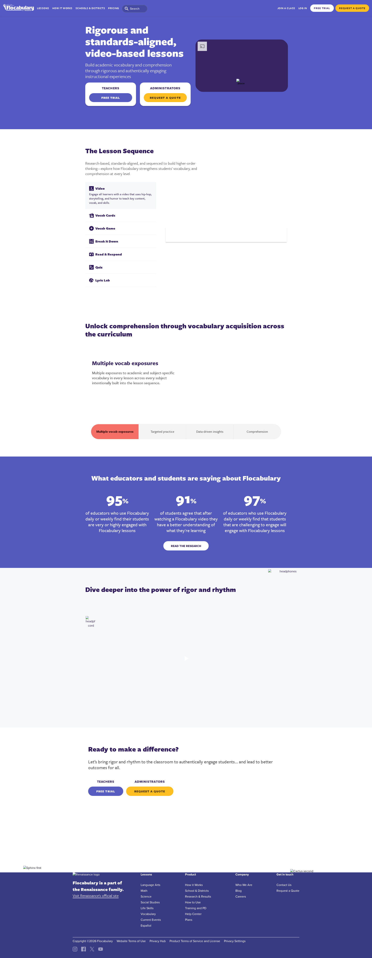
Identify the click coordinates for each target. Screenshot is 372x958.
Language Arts (150, 885)
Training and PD (195, 908)
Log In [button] (302, 8)
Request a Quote (287, 891)
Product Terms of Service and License (195, 941)
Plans (188, 920)
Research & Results (198, 897)
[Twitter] (92, 950)
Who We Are (243, 885)
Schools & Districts (90, 8)
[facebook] (83, 950)
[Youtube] (100, 950)
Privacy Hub (158, 941)
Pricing (113, 8)
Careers (240, 897)
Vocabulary (148, 914)
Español (146, 926)
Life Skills (147, 908)
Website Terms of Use (131, 941)
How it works (62, 8)
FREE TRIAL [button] (110, 97)
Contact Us (283, 885)
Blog (238, 891)
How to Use (193, 902)
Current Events (151, 920)
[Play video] (186, 660)
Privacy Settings (234, 941)
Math (144, 891)
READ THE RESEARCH (186, 546)
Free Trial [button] (322, 8)
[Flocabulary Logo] (18, 8)
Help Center (193, 914)
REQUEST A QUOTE (165, 97)
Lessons (43, 8)
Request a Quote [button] (352, 8)
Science (146, 897)
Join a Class (286, 8)
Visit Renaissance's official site (96, 895)
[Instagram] (75, 950)
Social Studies (150, 902)
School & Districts (197, 891)
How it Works (194, 885)
